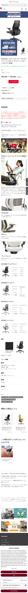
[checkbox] (24, 585)
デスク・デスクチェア (21, 497)
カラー (2, 70)
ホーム (2, 497)
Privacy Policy (14, 568)
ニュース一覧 (4, 540)
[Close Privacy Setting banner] (26, 547)
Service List (5, 582)
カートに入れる (13, 81)
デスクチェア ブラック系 (7, 401)
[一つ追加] (7, 81)
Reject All (14, 572)
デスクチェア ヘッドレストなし (8, 399)
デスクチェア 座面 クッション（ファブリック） (12, 397)
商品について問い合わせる (7, 98)
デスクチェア (5, 499)
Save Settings (14, 590)
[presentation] (27, 51)
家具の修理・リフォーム (6, 544)
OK (14, 575)
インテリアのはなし (5, 542)
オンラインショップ (10, 497)
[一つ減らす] (7, 82)
